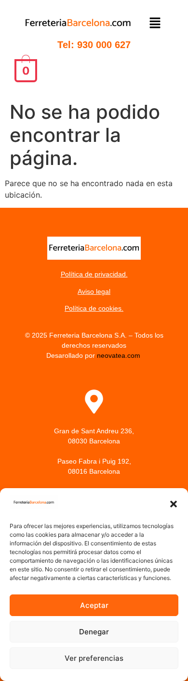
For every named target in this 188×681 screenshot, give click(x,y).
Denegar (94, 631)
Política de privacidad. (94, 274)
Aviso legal (94, 291)
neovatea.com (119, 355)
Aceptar (94, 605)
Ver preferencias (94, 658)
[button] (173, 504)
